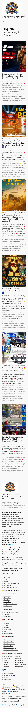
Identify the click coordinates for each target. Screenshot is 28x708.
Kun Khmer (7, 577)
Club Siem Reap (8, 646)
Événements (19, 662)
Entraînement (8, 656)
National (6, 614)
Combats (18, 658)
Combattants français (10, 604)
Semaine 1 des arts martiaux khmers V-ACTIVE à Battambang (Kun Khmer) (12, 439)
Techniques (7, 585)
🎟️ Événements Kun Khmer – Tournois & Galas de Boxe (14, 155)
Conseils (6, 660)
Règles (6, 581)
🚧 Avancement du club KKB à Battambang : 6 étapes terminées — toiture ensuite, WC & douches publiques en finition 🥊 (13, 217)
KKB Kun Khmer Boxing (19, 81)
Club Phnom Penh (9, 644)
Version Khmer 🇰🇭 (9, 675)
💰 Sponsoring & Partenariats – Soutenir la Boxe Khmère (13, 229)
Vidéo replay (7, 629)
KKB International (9, 673)
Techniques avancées (10, 587)
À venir (6, 625)
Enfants (6, 664)
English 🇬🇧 (14, 705)
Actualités (18, 656)
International (7, 602)
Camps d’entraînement (11, 650)
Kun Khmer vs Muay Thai (11, 583)
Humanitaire (19, 666)
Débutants (7, 658)
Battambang (7, 596)
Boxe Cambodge (20, 664)
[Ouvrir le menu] (3, 21)
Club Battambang (9, 642)
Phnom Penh (7, 598)
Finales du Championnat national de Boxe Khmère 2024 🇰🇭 (13, 291)
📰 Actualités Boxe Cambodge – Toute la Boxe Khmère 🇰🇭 (13, 381)
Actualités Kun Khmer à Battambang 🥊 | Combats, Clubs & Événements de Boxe (13, 376)
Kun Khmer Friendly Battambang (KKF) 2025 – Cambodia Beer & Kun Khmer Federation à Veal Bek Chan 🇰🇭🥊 (13, 143)
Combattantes (8, 606)
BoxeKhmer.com (11, 696)
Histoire (6, 579)
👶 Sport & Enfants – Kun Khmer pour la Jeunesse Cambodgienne (13, 303)
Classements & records (11, 612)
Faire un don (7, 679)
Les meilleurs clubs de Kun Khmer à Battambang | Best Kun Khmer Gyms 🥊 (12, 76)
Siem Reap (7, 600)
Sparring (6, 666)
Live (5, 631)
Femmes (6, 662)
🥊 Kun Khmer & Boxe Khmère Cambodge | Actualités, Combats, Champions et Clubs (13, 497)
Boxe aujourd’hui (9, 633)
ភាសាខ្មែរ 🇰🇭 (21, 705)
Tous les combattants (10, 594)
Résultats (6, 627)
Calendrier (7, 623)
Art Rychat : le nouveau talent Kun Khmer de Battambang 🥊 (14, 367)
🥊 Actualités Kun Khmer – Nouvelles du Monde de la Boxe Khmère (13, 235)
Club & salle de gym (10, 648)
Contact (6, 677)
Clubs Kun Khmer (9, 640)
